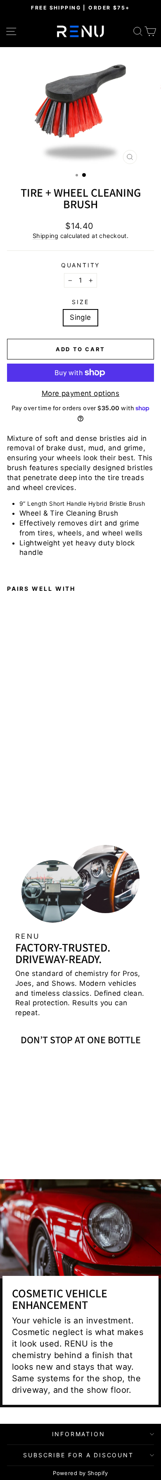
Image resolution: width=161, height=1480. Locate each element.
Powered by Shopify (80, 1473)
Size (80, 301)
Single (80, 317)
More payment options (81, 393)
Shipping (45, 235)
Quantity (80, 265)
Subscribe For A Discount (78, 1455)
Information (78, 1433)
